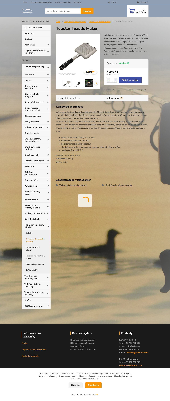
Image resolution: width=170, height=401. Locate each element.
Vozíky (27, 300)
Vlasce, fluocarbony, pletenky (34, 293)
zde (96, 394)
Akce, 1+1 (29, 33)
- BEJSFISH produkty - (34, 67)
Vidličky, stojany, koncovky (32, 285)
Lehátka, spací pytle (34, 160)
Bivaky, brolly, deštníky (31, 87)
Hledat (87, 11)
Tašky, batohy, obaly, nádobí (34, 226)
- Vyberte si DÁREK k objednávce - (34, 51)
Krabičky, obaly (31, 133)
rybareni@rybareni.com (130, 365)
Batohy (29, 233)
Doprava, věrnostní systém (41, 2)
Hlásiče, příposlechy (34, 127)
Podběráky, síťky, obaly (32, 192)
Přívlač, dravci (31, 199)
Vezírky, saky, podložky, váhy (31, 277)
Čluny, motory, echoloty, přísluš (32, 109)
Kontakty (77, 2)
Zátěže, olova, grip (33, 306)
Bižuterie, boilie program (32, 95)
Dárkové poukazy (32, 116)
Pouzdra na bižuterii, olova (35, 257)
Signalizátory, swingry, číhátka (32, 206)
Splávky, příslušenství (34, 213)
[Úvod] (32, 11)
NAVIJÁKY (29, 74)
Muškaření (29, 166)
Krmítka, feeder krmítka (32, 148)
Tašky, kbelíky (32, 270)
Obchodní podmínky (63, 2)
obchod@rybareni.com (137, 352)
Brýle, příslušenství (33, 102)
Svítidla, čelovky (32, 219)
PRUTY (27, 80)
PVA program (30, 186)
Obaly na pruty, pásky (33, 248)
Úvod (58, 22)
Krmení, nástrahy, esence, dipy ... (33, 140)
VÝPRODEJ (29, 44)
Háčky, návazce (31, 121)
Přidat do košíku (130, 80)
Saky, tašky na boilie (35, 264)
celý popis (115, 54)
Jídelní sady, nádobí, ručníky (35, 240)
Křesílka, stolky (31, 155)
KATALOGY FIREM (33, 27)
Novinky (28, 39)
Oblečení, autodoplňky (30, 173)
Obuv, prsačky (31, 180)
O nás (25, 2)
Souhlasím (93, 385)
